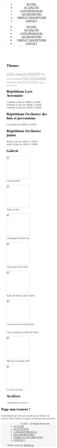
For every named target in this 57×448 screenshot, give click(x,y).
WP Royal (29, 445)
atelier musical (16, 74)
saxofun (14, 85)
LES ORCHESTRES (32, 14)
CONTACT (31, 21)
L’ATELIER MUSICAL (31, 11)
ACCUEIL (31, 4)
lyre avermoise (34, 78)
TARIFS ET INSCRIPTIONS (31, 17)
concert (33, 73)
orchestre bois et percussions (22, 81)
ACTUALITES (31, 7)
